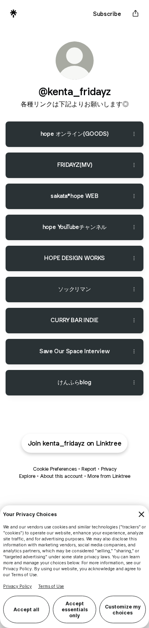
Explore (27, 476)
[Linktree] (13, 14)
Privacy (108, 469)
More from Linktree (108, 476)
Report (88, 469)
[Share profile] (135, 14)
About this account (61, 476)
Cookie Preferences (55, 469)
